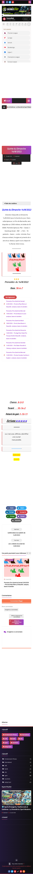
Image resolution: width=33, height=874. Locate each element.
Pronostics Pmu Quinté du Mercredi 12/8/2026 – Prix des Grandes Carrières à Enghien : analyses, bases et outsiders (17, 355)
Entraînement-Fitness (11, 734)
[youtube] (13, 2)
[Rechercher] (29, 2)
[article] (16, 532)
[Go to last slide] (27, 553)
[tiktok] (18, 871)
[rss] (24, 871)
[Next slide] (29, 553)
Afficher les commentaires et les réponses (16, 622)
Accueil (8, 101)
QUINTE (14, 160)
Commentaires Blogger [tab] (16, 601)
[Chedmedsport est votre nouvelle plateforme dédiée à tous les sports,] (16, 10)
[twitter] (10, 2)
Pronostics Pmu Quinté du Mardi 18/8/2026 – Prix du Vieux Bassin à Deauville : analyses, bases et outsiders (16, 323)
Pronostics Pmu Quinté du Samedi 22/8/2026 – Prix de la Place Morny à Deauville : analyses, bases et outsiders (16, 304)
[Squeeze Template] (9, 863)
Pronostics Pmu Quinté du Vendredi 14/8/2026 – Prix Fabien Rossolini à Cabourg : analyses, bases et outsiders (16, 345)
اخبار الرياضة (8, 746)
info (21, 738)
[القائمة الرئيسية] (28, 100)
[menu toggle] (3, 2)
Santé (13, 738)
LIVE (6, 738)
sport (6, 742)
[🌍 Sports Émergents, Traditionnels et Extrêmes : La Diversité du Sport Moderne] (16, 797)
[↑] (16, 860)
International (25, 734)
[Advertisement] (16, 79)
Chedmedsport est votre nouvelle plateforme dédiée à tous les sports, (16, 867)
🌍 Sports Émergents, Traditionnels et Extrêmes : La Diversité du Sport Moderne (16, 808)
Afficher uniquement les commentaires (16, 616)
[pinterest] (21, 871)
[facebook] (7, 2)
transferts (15, 742)
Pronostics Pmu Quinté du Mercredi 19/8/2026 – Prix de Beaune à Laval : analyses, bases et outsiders (16, 314)
